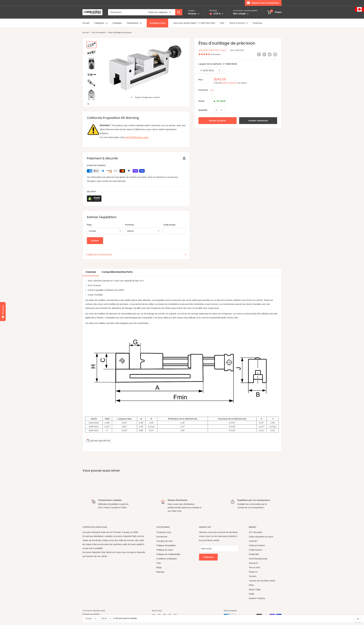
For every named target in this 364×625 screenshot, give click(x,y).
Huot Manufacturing (258, 558)
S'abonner (208, 557)
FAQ (222, 23)
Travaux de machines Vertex (262, 580)
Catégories (99, 23)
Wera (251, 585)
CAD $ (103, 618)
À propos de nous (164, 541)
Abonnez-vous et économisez (265, 3)
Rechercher (161, 536)
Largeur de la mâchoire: (217, 64)
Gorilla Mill (253, 554)
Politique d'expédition (166, 545)
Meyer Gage (254, 589)
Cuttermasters (255, 550)
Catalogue (117, 23)
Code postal (169, 224)
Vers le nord (254, 567)
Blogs (159, 567)
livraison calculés (228, 83)
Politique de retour (164, 550)
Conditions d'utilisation (166, 558)
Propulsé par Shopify (91, 614)
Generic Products (257, 598)
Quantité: (203, 110)
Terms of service (237, 23)
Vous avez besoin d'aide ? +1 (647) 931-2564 (194, 23)
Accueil (85, 23)
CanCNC (253, 541)
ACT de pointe (255, 532)
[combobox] (126, 12)
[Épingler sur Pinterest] (264, 54)
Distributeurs (133, 23)
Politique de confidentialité (168, 554)
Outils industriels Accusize (261, 536)
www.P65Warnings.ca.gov (136, 137)
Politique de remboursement (99, 254)
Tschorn (252, 576)
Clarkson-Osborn (257, 545)
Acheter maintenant (258, 120)
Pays (89, 224)
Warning (160, 572)
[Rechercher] (178, 12)
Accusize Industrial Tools (212, 50)
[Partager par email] (275, 54)
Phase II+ (253, 572)
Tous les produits (98, 32)
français (88, 618)
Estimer (95, 240)
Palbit (251, 594)
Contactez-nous (157, 23)
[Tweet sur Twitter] (270, 54)
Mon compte (239, 13)
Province (129, 224)
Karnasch (253, 563)
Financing (257, 23)
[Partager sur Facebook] (259, 54)
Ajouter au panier (217, 120)
